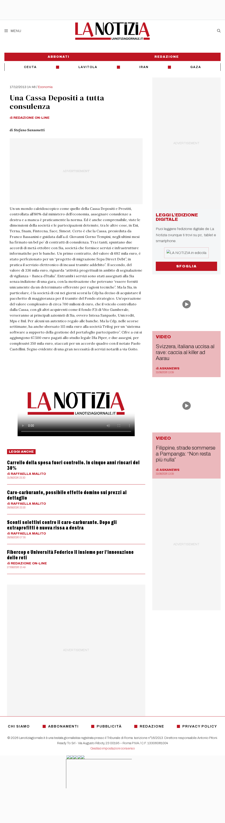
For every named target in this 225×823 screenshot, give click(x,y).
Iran (144, 67)
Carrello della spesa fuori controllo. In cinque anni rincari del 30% (73, 465)
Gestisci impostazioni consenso (112, 748)
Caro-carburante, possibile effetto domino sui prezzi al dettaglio (67, 495)
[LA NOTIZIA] (112, 31)
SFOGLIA (186, 266)
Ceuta (30, 67)
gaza (195, 67)
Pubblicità (109, 726)
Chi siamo (19, 726)
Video (163, 336)
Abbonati (58, 56)
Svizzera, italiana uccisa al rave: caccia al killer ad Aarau (185, 352)
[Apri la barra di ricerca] (219, 30)
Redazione (166, 56)
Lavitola (87, 67)
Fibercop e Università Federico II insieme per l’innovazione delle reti (70, 554)
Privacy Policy (199, 726)
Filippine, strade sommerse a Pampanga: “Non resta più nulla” (185, 454)
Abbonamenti (63, 726)
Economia (45, 87)
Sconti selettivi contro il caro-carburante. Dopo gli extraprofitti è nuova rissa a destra (62, 525)
